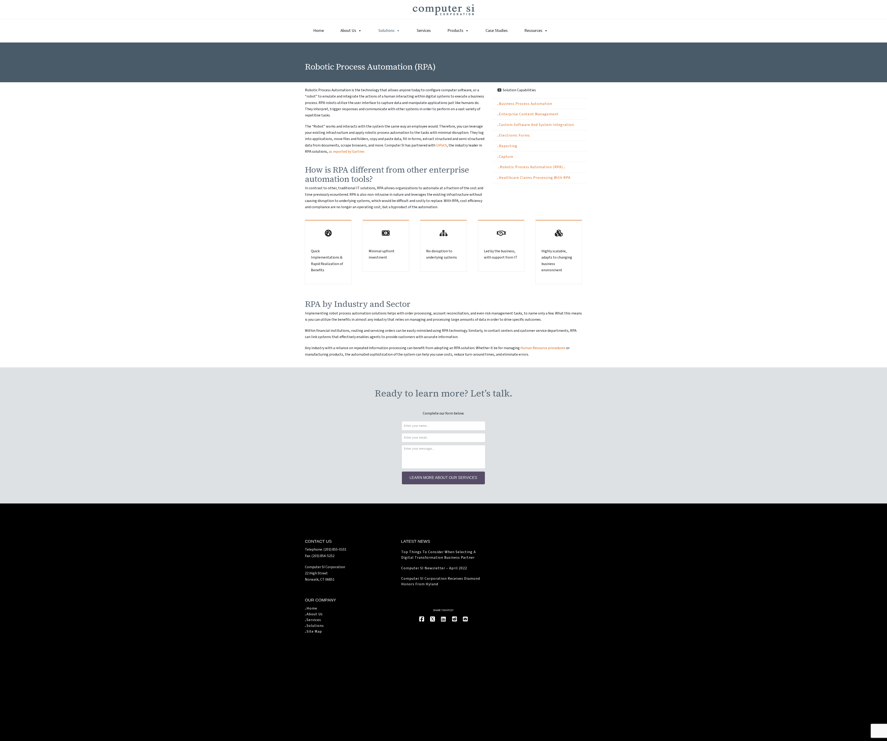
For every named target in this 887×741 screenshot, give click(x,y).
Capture (506, 156)
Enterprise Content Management (529, 114)
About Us (348, 31)
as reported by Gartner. (347, 151)
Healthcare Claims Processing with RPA (535, 177)
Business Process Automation (525, 103)
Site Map (314, 631)
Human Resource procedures (542, 348)
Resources (533, 31)
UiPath (441, 145)
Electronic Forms (514, 135)
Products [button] (455, 31)
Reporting (508, 146)
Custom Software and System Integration (536, 124)
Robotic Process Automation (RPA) (531, 167)
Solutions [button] (386, 31)
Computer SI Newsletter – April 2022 (434, 568)
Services (424, 31)
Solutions (315, 625)
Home (318, 31)
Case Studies (497, 31)
